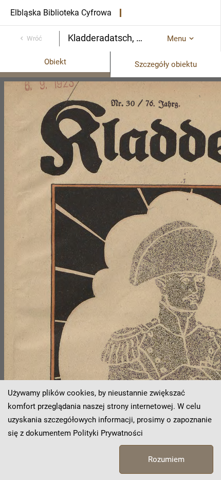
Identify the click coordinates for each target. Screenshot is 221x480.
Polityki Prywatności (108, 433)
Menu (176, 38)
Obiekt (55, 61)
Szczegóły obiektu (166, 64)
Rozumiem (166, 459)
